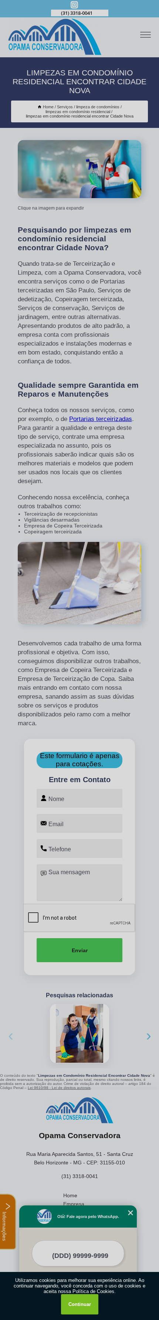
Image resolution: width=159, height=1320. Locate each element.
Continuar (79, 1304)
